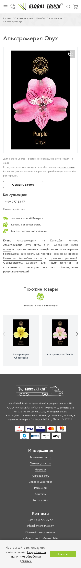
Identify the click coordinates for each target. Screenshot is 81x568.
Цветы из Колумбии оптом (22, 258)
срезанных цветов (65, 254)
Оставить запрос (23, 184)
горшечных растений (63, 258)
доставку (32, 262)
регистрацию (68, 167)
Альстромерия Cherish (60, 354)
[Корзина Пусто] (75, 6)
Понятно (63, 554)
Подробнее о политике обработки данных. (28, 556)
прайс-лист (19, 209)
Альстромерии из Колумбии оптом (47, 240)
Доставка (16, 218)
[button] (75, 340)
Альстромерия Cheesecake (21, 356)
